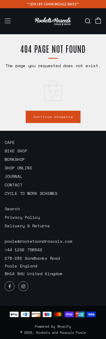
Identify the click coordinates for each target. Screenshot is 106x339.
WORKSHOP (15, 159)
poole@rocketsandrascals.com (38, 241)
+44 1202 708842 (23, 250)
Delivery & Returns (27, 226)
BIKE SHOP (16, 151)
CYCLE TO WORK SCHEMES (31, 193)
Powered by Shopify (53, 326)
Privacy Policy (22, 217)
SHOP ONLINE (18, 168)
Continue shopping (53, 117)
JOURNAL (13, 176)
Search (12, 209)
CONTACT (13, 185)
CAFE (10, 142)
